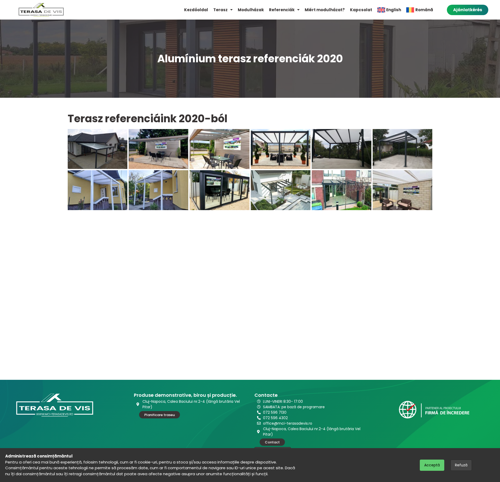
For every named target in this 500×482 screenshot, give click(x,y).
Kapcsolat (361, 10)
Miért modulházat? (325, 10)
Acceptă (432, 465)
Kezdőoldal (196, 10)
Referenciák (282, 10)
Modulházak (251, 10)
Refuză (461, 465)
